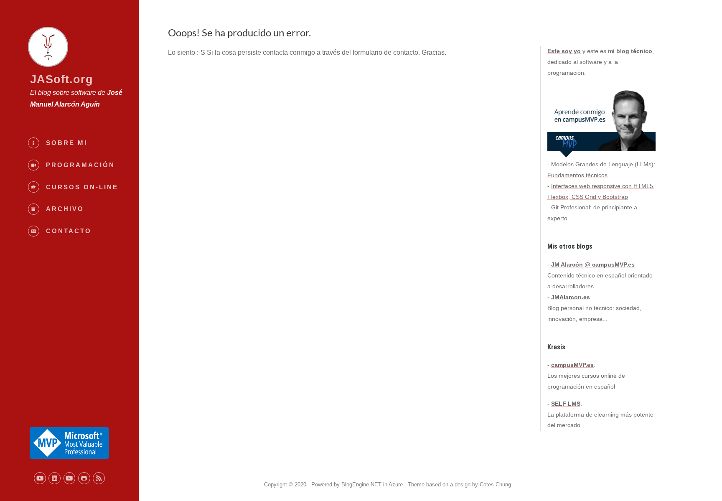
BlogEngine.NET (361, 484)
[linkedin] (54, 478)
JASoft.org (61, 79)
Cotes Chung (495, 484)
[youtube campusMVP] (70, 478)
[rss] (99, 478)
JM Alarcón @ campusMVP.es (593, 264)
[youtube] (40, 478)
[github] (84, 478)
